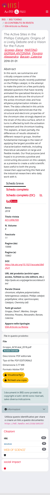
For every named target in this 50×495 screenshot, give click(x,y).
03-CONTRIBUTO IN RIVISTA (19, 22)
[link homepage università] (15, 11)
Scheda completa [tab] (17, 189)
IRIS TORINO (15, 19)
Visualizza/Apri (15, 374)
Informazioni (13, 409)
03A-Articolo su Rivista (16, 26)
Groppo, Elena (13, 50)
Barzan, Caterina (31, 56)
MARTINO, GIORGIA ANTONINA (21, 51)
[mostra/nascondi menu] (47, 11)
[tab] (41, 195)
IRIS (4, 19)
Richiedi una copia (17, 380)
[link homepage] (10, 5)
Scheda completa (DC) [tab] (20, 195)
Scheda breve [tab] (15, 183)
